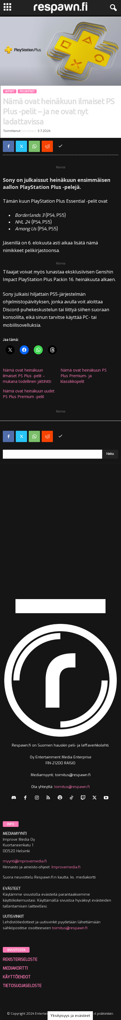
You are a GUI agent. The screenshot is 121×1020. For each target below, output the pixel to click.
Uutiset (9, 91)
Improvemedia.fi (65, 867)
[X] (21, 146)
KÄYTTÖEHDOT (17, 977)
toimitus (27, 131)
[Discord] (15, 798)
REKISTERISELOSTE (20, 959)
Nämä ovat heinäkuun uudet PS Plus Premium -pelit (29, 393)
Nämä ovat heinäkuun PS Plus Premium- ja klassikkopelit (83, 375)
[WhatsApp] (34, 146)
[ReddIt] (47, 146)
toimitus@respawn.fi (72, 786)
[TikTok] (73, 798)
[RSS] (49, 798)
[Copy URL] (60, 146)
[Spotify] (61, 798)
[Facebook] (8, 146)
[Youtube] (107, 798)
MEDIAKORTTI (15, 968)
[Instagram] (38, 798)
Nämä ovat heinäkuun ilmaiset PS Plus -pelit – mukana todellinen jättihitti (27, 375)
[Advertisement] (60, 538)
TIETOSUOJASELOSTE (22, 985)
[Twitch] (84, 798)
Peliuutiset (27, 91)
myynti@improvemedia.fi (25, 861)
